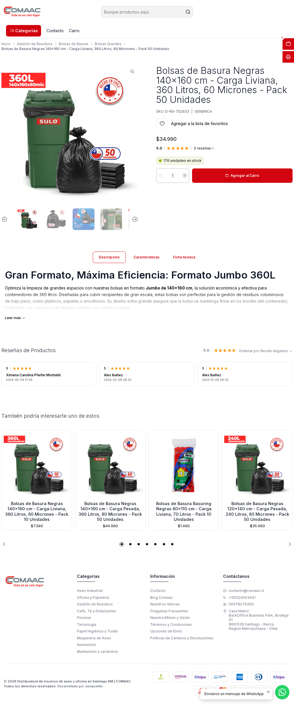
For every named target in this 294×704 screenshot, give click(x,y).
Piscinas (84, 617)
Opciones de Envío (166, 631)
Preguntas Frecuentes (169, 611)
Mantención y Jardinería (97, 651)
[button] (23, 31)
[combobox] (147, 12)
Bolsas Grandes (108, 44)
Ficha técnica (184, 257)
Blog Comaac (161, 597)
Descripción (109, 257)
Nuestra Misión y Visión (170, 617)
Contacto (158, 590)
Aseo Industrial (89, 590)
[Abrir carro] (288, 44)
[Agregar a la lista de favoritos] (8, 464)
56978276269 (241, 604)
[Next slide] (133, 219)
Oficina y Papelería (93, 597)
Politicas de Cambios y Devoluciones (181, 638)
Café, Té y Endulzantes (96, 611)
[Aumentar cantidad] (185, 176)
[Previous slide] (5, 219)
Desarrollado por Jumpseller (80, 686)
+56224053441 (242, 597)
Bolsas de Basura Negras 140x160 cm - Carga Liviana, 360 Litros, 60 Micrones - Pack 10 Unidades (36, 511)
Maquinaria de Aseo (94, 638)
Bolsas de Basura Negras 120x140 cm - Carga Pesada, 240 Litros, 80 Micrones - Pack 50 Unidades (257, 511)
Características (146, 257)
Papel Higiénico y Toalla (97, 631)
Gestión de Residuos (35, 44)
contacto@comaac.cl (246, 590)
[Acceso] (288, 57)
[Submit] (188, 12)
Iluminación (86, 644)
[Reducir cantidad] (160, 176)
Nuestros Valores (165, 604)
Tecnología (86, 624)
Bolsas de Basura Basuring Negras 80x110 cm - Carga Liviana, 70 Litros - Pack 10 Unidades (184, 511)
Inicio (5, 44)
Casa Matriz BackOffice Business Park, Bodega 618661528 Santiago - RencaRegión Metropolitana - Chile (259, 620)
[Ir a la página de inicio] (22, 12)
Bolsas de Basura (73, 44)
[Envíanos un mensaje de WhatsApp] (282, 692)
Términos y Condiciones (171, 624)
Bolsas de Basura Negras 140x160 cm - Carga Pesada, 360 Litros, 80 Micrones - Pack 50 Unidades (110, 511)
